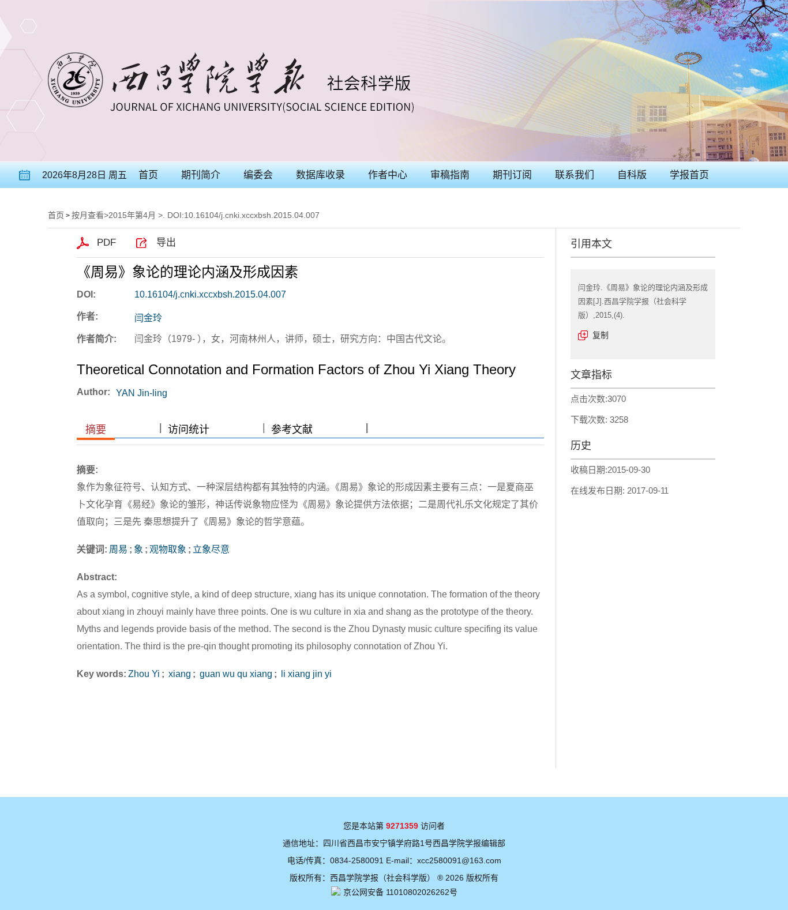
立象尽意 (211, 549)
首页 (148, 175)
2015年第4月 (132, 215)
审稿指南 (450, 175)
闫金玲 (148, 318)
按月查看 (88, 215)
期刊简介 (200, 175)
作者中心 (387, 175)
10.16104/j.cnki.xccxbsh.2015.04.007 (210, 294)
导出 (166, 242)
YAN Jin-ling (141, 393)
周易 (118, 549)
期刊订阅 (512, 175)
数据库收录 (320, 175)
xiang (178, 674)
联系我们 (574, 175)
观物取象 (167, 549)
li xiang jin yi (305, 674)
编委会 (258, 175)
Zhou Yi (144, 674)
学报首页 (689, 175)
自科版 (632, 175)
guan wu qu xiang (234, 674)
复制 (600, 335)
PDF (106, 242)
